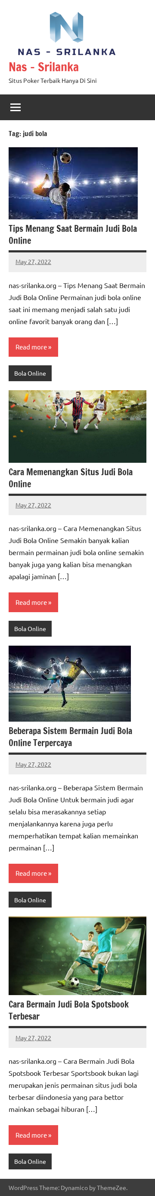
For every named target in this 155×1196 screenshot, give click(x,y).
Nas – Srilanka (44, 66)
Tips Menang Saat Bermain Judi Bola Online (73, 234)
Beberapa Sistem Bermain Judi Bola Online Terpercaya (70, 737)
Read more (31, 347)
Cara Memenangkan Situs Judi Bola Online (71, 478)
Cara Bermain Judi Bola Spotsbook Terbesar (69, 1010)
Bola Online (30, 373)
